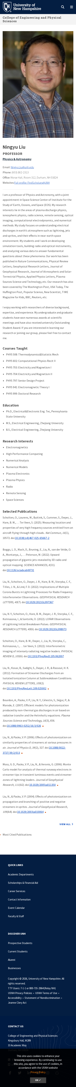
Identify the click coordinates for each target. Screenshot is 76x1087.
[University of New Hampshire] (25, 7)
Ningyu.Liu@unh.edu (22, 167)
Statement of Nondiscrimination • (44, 998)
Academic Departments (21, 874)
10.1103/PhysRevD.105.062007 (46, 656)
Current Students (18, 951)
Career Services (16, 891)
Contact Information (19, 899)
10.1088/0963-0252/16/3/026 (24, 725)
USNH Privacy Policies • (21, 993)
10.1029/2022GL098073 (52, 629)
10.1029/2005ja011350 (42, 784)
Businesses (14, 968)
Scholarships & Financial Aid (23, 882)
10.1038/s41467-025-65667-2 (32, 538)
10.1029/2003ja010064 (30, 812)
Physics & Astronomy (17, 159)
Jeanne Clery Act (17, 1002)
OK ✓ (38, 1080)
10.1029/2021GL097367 (39, 602)
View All (65, 824)
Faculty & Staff (16, 916)
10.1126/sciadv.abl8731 (20, 570)
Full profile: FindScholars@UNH (32, 182)
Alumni (11, 959)
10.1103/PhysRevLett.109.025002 (26, 688)
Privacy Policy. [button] (38, 1072)
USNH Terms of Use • (47, 993)
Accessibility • (16, 998)
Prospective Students (20, 943)
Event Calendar (16, 908)
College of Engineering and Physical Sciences (32, 19)
